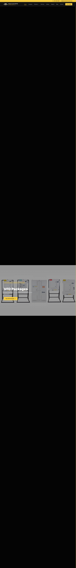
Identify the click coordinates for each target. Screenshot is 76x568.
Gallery (47, 4)
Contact (61, 4)
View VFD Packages (10, 298)
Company (30, 4)
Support (52, 4)
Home (25, 4)
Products (36, 4)
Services (42, 4)
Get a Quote (68, 4)
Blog (57, 4)
